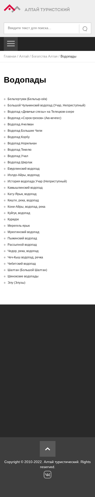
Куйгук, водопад (19, 213)
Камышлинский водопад (25, 187)
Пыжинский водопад (22, 238)
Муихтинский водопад (23, 232)
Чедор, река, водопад (23, 251)
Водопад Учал (18, 156)
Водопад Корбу (19, 137)
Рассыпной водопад (22, 244)
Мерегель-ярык (19, 225)
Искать (85, 29)
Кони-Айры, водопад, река (26, 206)
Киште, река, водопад (23, 200)
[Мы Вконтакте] (47, 475)
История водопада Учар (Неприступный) (37, 181)
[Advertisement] (47, 368)
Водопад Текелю (19, 149)
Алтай (24, 56)
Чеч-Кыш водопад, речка (25, 257)
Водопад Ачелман (21, 124)
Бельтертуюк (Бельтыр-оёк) (27, 99)
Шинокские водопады (23, 276)
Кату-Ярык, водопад (22, 194)
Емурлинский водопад (24, 168)
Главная (10, 56)
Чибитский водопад (22, 263)
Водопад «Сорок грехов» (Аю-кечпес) (34, 118)
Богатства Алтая (45, 56)
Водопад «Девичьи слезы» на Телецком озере (41, 111)
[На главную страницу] (47, 9)
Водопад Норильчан (22, 143)
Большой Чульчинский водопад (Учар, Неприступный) (46, 105)
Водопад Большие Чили (25, 130)
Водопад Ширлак (20, 162)
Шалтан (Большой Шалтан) (27, 270)
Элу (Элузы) (16, 282)
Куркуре (13, 219)
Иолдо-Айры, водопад (24, 175)
